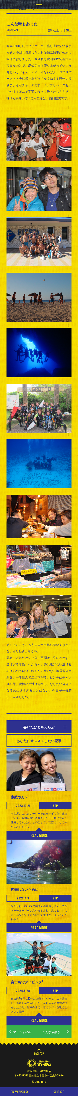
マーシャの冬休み (25, 1031)
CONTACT (59, 1091)
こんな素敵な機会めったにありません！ (57, 1031)
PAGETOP (39, 1053)
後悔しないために (25, 889)
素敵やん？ (19, 796)
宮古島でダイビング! (27, 981)
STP (69, 30)
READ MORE (39, 835)
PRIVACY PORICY (19, 1091)
